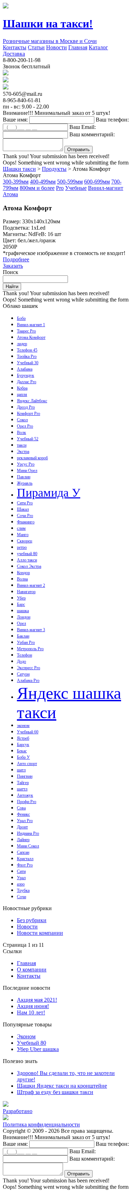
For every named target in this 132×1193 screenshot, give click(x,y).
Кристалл (25, 858)
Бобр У (23, 757)
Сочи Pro (25, 515)
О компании (31, 970)
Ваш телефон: (112, 120)
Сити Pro (25, 503)
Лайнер (23, 839)
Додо (21, 661)
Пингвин (24, 776)
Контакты (14, 47)
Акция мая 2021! (37, 1000)
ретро (22, 547)
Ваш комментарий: (92, 134)
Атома (10, 194)
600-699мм (97, 182)
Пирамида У (48, 492)
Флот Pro (25, 865)
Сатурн (23, 674)
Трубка (23, 890)
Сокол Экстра (29, 566)
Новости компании (40, 933)
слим (21, 528)
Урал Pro (25, 820)
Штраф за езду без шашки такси (55, 1092)
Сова (21, 808)
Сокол (22, 419)
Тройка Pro (27, 356)
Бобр (21, 318)
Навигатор (26, 591)
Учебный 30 (27, 362)
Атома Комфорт (31, 337)
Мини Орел (27, 470)
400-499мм (43, 182)
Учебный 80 (31, 1043)
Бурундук (25, 375)
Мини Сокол (28, 846)
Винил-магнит (105, 188)
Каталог (98, 47)
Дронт (22, 827)
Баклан (23, 636)
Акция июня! (33, 1006)
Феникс (23, 814)
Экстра (23, 451)
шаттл (22, 789)
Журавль (24, 483)
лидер (22, 343)
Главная (77, 47)
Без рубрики (31, 920)
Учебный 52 (27, 438)
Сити (21, 871)
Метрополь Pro (30, 648)
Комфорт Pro (28, 413)
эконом (23, 725)
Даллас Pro (26, 381)
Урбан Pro (26, 642)
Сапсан (23, 852)
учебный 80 (27, 553)
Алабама (24, 369)
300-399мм (16, 182)
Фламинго (25, 522)
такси (21, 445)
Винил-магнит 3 (31, 629)
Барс (21, 604)
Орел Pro (25, 426)
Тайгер (23, 782)
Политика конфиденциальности (41, 1124)
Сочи (21, 896)
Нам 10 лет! (31, 1012)
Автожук (25, 795)
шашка (23, 610)
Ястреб (23, 738)
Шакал (23, 509)
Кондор (23, 572)
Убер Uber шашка (38, 1049)
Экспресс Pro (28, 667)
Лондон (23, 617)
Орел (21, 623)
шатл (21, 770)
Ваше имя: (15, 120)
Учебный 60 (27, 731)
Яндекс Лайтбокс (32, 400)
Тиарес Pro (26, 331)
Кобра (22, 388)
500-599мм (70, 182)
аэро (21, 884)
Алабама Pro (28, 680)
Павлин (23, 476)
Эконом (26, 1036)
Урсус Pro (25, 464)
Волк (21, 432)
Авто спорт (27, 763)
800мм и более (37, 188)
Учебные (76, 188)
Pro (60, 188)
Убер (21, 598)
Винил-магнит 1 (31, 324)
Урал (21, 877)
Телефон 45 (27, 350)
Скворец (24, 541)
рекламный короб (32, 457)
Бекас (22, 750)
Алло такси (27, 560)
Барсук (23, 744)
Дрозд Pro (26, 407)
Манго (23, 534)
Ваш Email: (82, 127)
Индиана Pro (28, 833)
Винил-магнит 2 (31, 585)
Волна (22, 579)
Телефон (24, 655)
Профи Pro (26, 801)
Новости (56, 47)
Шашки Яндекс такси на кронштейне (62, 1086)
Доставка (14, 54)
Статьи (36, 47)
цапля (22, 394)
